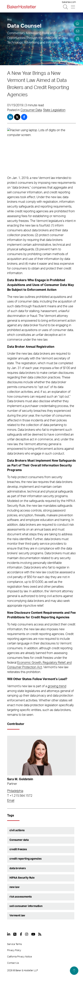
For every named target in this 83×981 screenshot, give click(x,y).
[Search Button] (65, 6)
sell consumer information (25, 906)
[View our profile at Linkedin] (8, 934)
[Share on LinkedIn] (10, 117)
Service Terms (14, 944)
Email (10, 800)
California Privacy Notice (19, 956)
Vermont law (17, 915)
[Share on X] (17, 117)
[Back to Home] (21, 6)
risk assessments (20, 896)
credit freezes (18, 849)
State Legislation (54, 110)
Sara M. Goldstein (20, 779)
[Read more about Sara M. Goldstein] (41, 755)
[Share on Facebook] (24, 117)
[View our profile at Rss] (39, 934)
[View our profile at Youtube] (33, 934)
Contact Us (13, 963)
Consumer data (19, 840)
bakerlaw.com (69, 2)
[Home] (77, 23)
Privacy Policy (14, 950)
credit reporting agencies (25, 858)
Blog (9, 19)
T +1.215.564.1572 (19, 795)
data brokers (17, 868)
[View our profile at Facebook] (21, 934)
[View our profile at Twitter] (15, 934)
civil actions (17, 830)
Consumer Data (31, 110)
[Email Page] (77, 31)
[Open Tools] (77, 39)
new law (14, 887)
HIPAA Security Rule (22, 877)
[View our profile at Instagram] (26, 934)
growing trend (57, 686)
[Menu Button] (73, 6)
